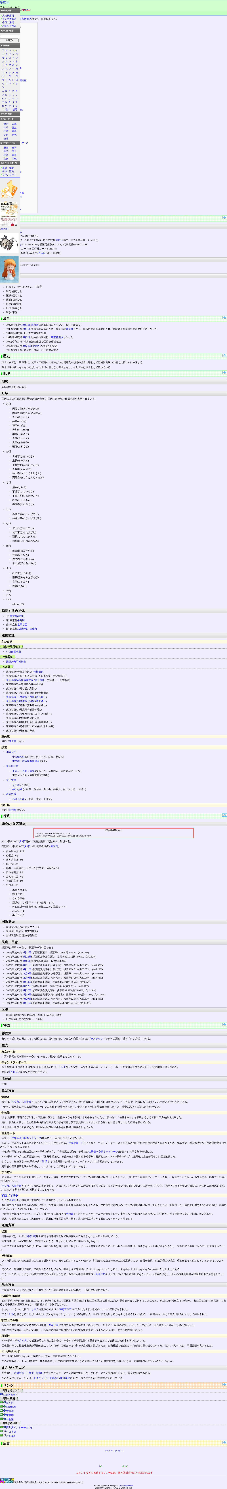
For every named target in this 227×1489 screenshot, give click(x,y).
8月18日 (13, 1072)
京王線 (16, 785)
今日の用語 (8, 22)
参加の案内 (8, 171)
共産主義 (54, 1325)
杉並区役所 (9, 1394)
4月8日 (26, 961)
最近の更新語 (9, 19)
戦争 (11, 1314)
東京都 (69, 329)
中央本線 (11, 1431)
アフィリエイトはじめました (114, 1451)
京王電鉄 (11, 780)
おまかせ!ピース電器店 (46, 1378)
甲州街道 (21, 661)
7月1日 (26, 329)
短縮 (6, 138)
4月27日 (27, 986)
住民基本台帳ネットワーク (26, 1138)
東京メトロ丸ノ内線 (23, 771)
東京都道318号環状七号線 (20, 701)
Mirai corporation (126, 1486)
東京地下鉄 (12, 766)
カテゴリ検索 (6, 114)
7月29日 (27, 994)
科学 (6, 127)
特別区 (10, 1419)
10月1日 (25, 324)
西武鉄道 (11, 794)
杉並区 (4, 2)
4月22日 (27, 952)
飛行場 (13, 810)
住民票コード (75, 1143)
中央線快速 (18, 756)
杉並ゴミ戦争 (9, 1195)
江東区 (13, 1200)
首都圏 (10, 1411)
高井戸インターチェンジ (19, 1427)
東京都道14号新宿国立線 (19, 680)
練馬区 (21, 616)
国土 (14, 127)
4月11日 (27, 1003)
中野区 (36, 345)
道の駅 (13, 741)
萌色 (14, 134)
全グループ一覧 (6, 119)
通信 (6, 124)
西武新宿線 (18, 799)
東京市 (35, 324)
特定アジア (65, 1309)
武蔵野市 (22, 628)
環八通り (41, 697)
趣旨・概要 (8, 168)
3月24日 (27, 345)
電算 (14, 124)
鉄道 (6, 131)
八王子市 (26, 1101)
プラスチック (95, 1038)
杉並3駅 (10, 1436)
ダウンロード (9, 174)
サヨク (35, 1309)
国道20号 (11, 661)
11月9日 (27, 973)
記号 (15, 109)
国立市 (15, 1101)
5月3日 (26, 337)
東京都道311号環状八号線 (20, 697)
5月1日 (21, 841)
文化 (6, 134)
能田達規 (65, 1378)
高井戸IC (100, 1274)
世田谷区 (22, 624)
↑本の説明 (4, 229)
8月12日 (22, 1340)
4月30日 (53, 846)
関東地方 (11, 1407)
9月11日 (27, 965)
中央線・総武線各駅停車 (26, 761)
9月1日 (59, 240)
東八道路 (40, 680)
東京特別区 (25, 18)
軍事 (14, 131)
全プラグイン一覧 (7, 143)
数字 (8, 109)
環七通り (41, 701)
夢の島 (69, 1213)
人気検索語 (8, 15)
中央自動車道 (13, 651)
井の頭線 (17, 789)
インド (62, 1067)
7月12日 (41, 253)
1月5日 (44, 1161)
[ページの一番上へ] (224, 218)
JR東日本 (11, 752)
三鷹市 (33, 628)
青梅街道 (38, 671)
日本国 (10, 1402)
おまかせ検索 (9, 25)
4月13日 (27, 982)
